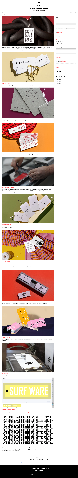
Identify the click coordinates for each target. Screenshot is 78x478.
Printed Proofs (58, 85)
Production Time (59, 79)
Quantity (57, 17)
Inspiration (32, 14)
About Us (38, 14)
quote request (63, 61)
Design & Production (46, 14)
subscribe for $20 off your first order (39, 470)
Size (57, 22)
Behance (46, 459)
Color (57, 87)
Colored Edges (58, 51)
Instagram (32, 459)
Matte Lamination (59, 89)
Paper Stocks (58, 81)
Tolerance (58, 93)
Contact (53, 14)
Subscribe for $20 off (69, 12)
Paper (57, 26)
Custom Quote (58, 57)
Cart (75, 12)
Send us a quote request (35, 339)
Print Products (26, 14)
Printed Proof (59, 32)
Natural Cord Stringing (60, 43)
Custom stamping (59, 83)
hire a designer (39, 449)
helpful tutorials (29, 412)
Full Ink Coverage (59, 91)
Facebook (37, 459)
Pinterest (42, 459)
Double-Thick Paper (60, 41)
